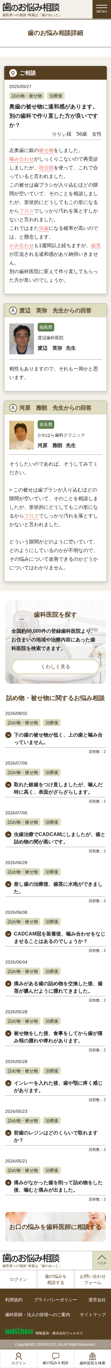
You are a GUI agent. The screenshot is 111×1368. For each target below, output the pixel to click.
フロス (26, 210)
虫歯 (44, 228)
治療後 (55, 95)
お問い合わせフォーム (93, 1279)
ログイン (18, 1279)
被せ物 (46, 150)
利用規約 (14, 1299)
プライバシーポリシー (55, 1299)
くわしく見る (55, 666)
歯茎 (96, 245)
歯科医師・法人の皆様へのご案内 (37, 1314)
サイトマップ (93, 1314)
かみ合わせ (21, 245)
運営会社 (97, 1299)
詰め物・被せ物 (27, 95)
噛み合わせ (21, 159)
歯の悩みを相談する (56, 1279)
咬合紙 (46, 167)
